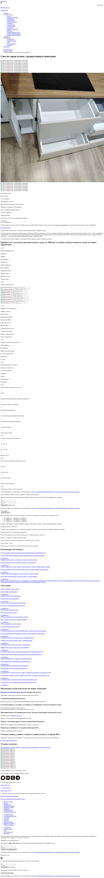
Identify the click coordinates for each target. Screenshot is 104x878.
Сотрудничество (11, 44)
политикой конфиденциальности (44, 492)
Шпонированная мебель (14, 35)
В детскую (10, 27)
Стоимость (7, 36)
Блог (8, 42)
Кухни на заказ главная (7, 580)
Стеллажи (10, 23)
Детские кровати (8, 822)
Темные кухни (14, 582)
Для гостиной (11, 25)
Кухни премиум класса (84, 580)
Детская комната (8, 810)
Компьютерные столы (13, 32)
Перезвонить (4, 10)
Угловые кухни (29, 580)
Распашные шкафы (12, 17)
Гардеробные (10, 20)
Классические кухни (61, 580)
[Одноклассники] (13, 779)
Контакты (6, 46)
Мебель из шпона (9, 825)
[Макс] (1, 2)
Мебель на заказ (8, 801)
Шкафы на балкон (12, 22)
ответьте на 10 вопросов (61, 225)
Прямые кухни (44, 580)
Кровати (9, 30)
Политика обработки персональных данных (67, 492)
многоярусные (15, 692)
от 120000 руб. (5, 601)
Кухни (9, 16)
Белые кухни (36, 580)
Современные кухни (72, 580)
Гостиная (6, 820)
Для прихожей (11, 26)
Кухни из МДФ (22, 582)
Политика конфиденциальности (9, 796)
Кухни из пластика (31, 582)
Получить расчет (5, 227)
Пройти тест (13, 740)
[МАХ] (3, 779)
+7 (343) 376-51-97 (6, 788)
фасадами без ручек (16, 715)
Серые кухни (94, 580)
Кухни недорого (41, 582)
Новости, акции (11, 41)
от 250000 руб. (5, 558)
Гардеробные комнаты (10, 816)
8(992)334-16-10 (5, 7)
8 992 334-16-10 (5, 785)
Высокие (4, 692)
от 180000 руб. (5, 615)
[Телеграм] (18, 779)
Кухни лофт (52, 580)
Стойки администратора (14, 33)
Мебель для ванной (12, 29)
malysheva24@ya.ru (6, 790)
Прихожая (7, 809)
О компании (10, 39)
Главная (6, 13)
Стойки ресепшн (8, 814)
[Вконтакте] (8, 779)
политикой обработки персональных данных (67, 508)
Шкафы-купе (10, 19)
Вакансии (10, 45)
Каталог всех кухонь (19, 580)
